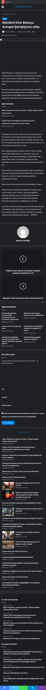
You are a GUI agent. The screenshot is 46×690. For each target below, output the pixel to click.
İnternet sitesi (6, 405)
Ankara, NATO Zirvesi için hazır (11, 327)
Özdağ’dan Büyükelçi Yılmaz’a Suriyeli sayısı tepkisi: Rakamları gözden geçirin (12, 340)
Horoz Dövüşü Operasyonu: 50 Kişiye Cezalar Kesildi (27, 543)
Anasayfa (7, 14)
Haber (13, 14)
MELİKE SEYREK (10, 32)
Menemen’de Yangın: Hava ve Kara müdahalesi (34, 314)
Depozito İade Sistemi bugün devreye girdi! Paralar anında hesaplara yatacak (27, 495)
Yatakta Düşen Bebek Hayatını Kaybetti (32, 338)
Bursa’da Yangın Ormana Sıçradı (15, 577)
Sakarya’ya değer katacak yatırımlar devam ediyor (22, 571)
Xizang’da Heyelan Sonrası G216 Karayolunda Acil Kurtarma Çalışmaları (10, 316)
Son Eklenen (23, 432)
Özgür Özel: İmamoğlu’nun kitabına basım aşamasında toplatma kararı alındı (18, 448)
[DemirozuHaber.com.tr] (23, 6)
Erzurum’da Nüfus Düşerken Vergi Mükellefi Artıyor (21, 503)
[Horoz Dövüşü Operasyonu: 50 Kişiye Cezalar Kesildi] (8, 545)
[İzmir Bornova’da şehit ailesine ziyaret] (8, 535)
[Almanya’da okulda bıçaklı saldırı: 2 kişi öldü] (8, 512)
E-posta (5, 397)
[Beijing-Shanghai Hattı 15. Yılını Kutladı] (8, 486)
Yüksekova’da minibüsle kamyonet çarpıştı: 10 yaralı (33, 328)
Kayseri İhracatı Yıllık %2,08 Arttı (14, 551)
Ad (3, 389)
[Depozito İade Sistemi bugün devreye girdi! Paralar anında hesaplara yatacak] (8, 496)
